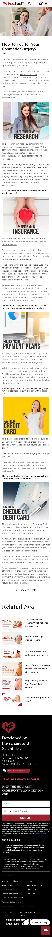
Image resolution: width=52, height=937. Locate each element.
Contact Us (31, 890)
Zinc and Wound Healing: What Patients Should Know (36, 623)
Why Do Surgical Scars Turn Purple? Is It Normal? (36, 684)
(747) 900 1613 (9, 761)
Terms (4, 835)
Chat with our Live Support (17, 770)
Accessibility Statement (11, 902)
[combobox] (7, 811)
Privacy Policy (40, 833)
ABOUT (6, 779)
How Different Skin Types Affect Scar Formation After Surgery (37, 668)
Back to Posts (28, 590)
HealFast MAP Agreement (12, 898)
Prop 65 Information (10, 894)
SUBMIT (26, 818)
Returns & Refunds (34, 885)
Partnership (32, 894)
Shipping (30, 881)
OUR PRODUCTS (18, 779)
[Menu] (46, 3)
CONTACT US (33, 779)
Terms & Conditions (10, 881)
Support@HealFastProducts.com (19, 764)
